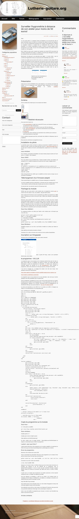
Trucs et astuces (5, 100)
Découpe (8, 73)
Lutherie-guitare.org (47, 8)
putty (55, 191)
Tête (7, 78)
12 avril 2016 (67, 48)
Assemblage (8, 67)
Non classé (4, 91)
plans (3, 97)
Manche (5, 71)
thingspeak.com (45, 265)
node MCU (31, 127)
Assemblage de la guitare (8, 57)
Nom (63, 127)
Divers (3, 54)
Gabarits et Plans (5, 88)
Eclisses (5, 60)
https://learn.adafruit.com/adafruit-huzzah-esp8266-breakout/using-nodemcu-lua (38, 272)
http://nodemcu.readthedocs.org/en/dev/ (30, 274)
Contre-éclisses (9, 61)
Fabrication (4, 56)
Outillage (3, 92)
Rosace (7, 86)
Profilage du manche (10, 75)
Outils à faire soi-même (8, 95)
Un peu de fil (26, 131)
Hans (66, 47)
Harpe (3, 89)
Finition (5, 65)
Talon (7, 77)
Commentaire (65, 115)
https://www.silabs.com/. (51, 146)
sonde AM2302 (28, 124)
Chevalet (5, 59)
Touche (7, 80)
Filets (5, 63)
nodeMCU (56, 86)
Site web (64, 137)
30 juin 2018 (67, 77)
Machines (6, 94)
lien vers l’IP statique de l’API (47, 284)
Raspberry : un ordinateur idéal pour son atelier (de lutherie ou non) (38, 501)
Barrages (8, 69)
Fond (5, 66)
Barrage (7, 84)
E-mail (64, 132)
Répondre (64, 60)
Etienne (52, 36)
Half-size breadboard (30, 128)
